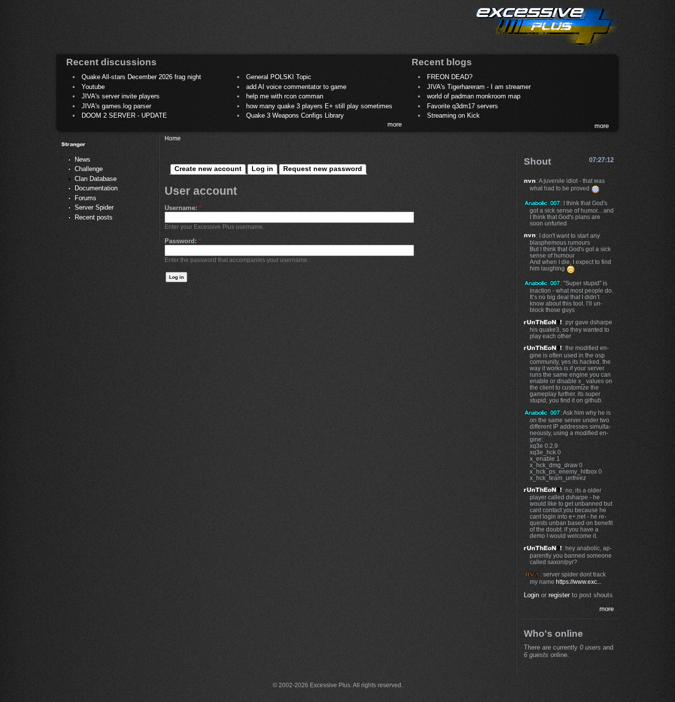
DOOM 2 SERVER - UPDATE (124, 115)
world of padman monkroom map (473, 96)
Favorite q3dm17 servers (462, 106)
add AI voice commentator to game (296, 86)
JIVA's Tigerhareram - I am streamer (479, 86)
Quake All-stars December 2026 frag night (141, 77)
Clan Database (96, 178)
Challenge (89, 169)
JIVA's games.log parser (116, 106)
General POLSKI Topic (278, 77)
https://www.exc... (578, 581)
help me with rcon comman (284, 96)
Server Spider (94, 207)
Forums (85, 198)
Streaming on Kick (453, 115)
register (559, 595)
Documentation (96, 188)
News (82, 159)
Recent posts (94, 217)
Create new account (208, 169)
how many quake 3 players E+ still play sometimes (319, 106)
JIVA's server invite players (121, 96)
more (394, 124)
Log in (262, 169)
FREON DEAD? (449, 77)
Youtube (93, 86)
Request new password (322, 169)
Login (531, 595)
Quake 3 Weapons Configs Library (295, 115)
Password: (183, 241)
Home (173, 138)
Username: (183, 208)
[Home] (543, 47)
